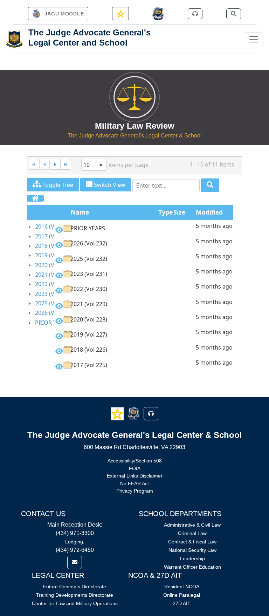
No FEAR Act (134, 483)
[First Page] (34, 164)
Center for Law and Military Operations (75, 603)
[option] (143, 229)
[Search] (210, 185)
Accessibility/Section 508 (135, 460)
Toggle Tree (57, 185)
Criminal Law (192, 533)
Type (165, 212)
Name (80, 212)
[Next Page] (55, 164)
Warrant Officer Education (192, 567)
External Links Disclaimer (135, 476)
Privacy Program (134, 491)
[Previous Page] (44, 164)
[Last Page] (65, 164)
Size (179, 212)
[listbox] (93, 165)
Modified (209, 212)
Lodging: (74, 541)
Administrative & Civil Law (192, 525)
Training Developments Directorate (74, 595)
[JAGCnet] (158, 13)
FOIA (134, 468)
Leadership (192, 558)
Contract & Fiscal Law (192, 541)
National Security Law (192, 550)
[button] (118, 413)
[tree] (40, 274)
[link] (58, 13)
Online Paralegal (181, 595)
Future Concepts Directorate (74, 586)
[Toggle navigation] (253, 39)
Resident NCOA (181, 586)
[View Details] (59, 230)
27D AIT (182, 603)
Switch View (108, 185)
